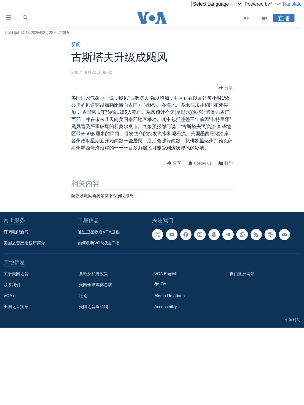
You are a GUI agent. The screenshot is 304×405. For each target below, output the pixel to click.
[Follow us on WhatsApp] (242, 234)
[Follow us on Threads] (214, 234)
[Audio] (246, 18)
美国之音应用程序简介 (24, 242)
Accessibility (165, 306)
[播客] (270, 234)
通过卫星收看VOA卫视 (99, 231)
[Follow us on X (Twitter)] (157, 234)
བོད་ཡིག (160, 284)
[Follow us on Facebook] (185, 234)
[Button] (225, 87)
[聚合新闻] (256, 234)
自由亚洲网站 (242, 273)
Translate (292, 4)
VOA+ (9, 295)
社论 (83, 295)
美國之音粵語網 (93, 306)
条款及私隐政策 (93, 273)
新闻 (76, 44)
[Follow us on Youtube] (171, 234)
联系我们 (12, 284)
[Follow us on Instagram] (199, 234)
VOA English (166, 273)
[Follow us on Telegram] (228, 234)
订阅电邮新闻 (16, 231)
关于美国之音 (16, 273)
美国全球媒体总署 (95, 284)
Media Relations (169, 295)
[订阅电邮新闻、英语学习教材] (284, 234)
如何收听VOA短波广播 (99, 242)
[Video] (264, 18)
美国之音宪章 (16, 306)
